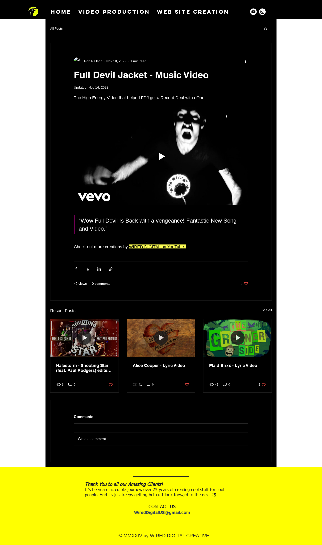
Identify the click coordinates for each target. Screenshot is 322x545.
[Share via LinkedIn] (99, 269)
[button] (266, 29)
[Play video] (161, 156)
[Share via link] (110, 269)
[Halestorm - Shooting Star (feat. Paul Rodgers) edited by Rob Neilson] (84, 338)
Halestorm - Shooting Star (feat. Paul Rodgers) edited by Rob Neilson (83, 368)
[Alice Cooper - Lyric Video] (161, 338)
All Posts (56, 28)
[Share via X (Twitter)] (87, 269)
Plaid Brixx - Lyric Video (233, 365)
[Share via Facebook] (76, 269)
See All (267, 310)
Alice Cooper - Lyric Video (159, 365)
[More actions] (245, 61)
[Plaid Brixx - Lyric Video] (237, 338)
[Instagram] (262, 11)
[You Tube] (253, 11)
